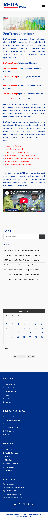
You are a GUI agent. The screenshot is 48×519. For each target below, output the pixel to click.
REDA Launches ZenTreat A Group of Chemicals (21, 279)
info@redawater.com (13, 494)
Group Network (10, 391)
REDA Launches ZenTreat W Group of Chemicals (21, 255)
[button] (42, 236)
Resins (7, 424)
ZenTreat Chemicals (12, 417)
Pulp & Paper (10, 467)
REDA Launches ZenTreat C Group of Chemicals (21, 270)
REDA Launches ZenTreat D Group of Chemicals (21, 265)
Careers (8, 398)
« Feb (5, 348)
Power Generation (11, 464)
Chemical (8, 449)
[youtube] (15, 356)
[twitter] (24, 356)
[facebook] (29, 356)
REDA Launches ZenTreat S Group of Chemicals (21, 260)
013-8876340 (11, 491)
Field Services (10, 431)
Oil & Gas (8, 460)
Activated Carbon (11, 427)
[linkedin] (20, 356)
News (7, 395)
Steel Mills (9, 471)
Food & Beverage (11, 453)
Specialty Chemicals (12, 420)
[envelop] (33, 356)
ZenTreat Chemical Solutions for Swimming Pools (21, 250)
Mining (7, 456)
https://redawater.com (14, 498)
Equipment (9, 434)
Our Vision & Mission (12, 388)
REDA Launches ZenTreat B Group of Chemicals (21, 274)
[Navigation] (43, 6)
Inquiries (8, 402)
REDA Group (10, 384)
